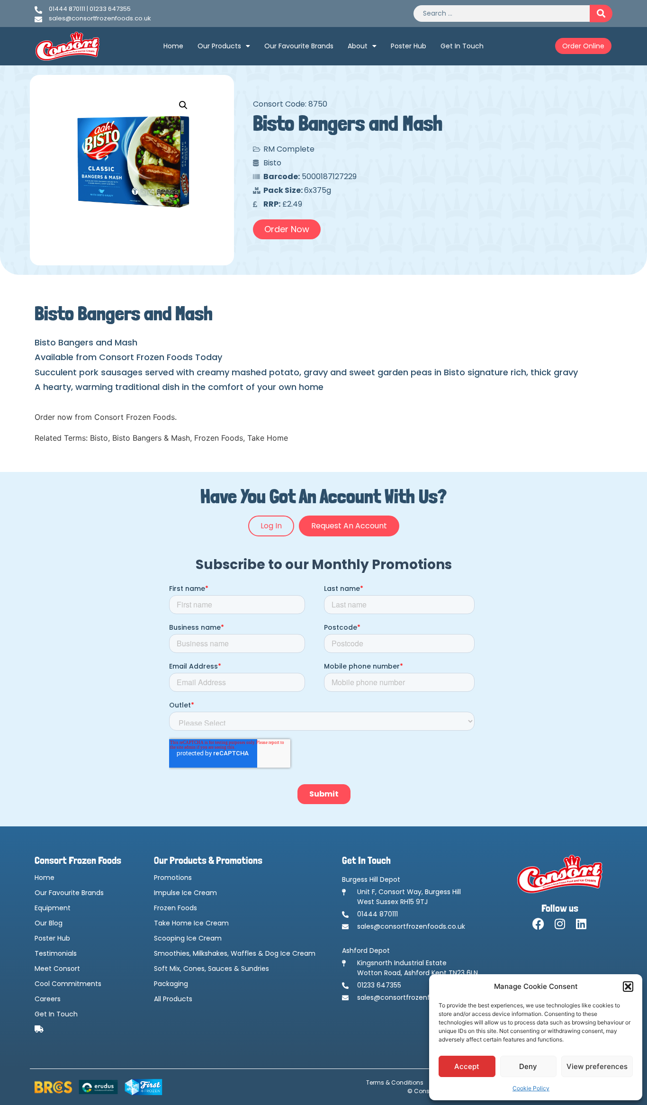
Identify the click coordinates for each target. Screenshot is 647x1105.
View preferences (597, 1066)
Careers (48, 999)
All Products (173, 999)
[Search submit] (601, 13)
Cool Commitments (68, 983)
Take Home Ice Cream (191, 923)
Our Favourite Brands (298, 46)
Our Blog (49, 923)
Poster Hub (408, 46)
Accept (466, 1066)
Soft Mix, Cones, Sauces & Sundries (211, 968)
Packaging (171, 983)
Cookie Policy (530, 1088)
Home (173, 46)
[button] (628, 986)
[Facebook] (538, 924)
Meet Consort (57, 968)
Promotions (173, 877)
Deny (528, 1066)
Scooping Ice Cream (188, 938)
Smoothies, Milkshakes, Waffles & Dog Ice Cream (234, 953)
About (358, 46)
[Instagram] (560, 924)
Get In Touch (462, 46)
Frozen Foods (175, 908)
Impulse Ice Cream (185, 892)
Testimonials (56, 953)
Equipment (53, 908)
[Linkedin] (581, 924)
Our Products (219, 46)
